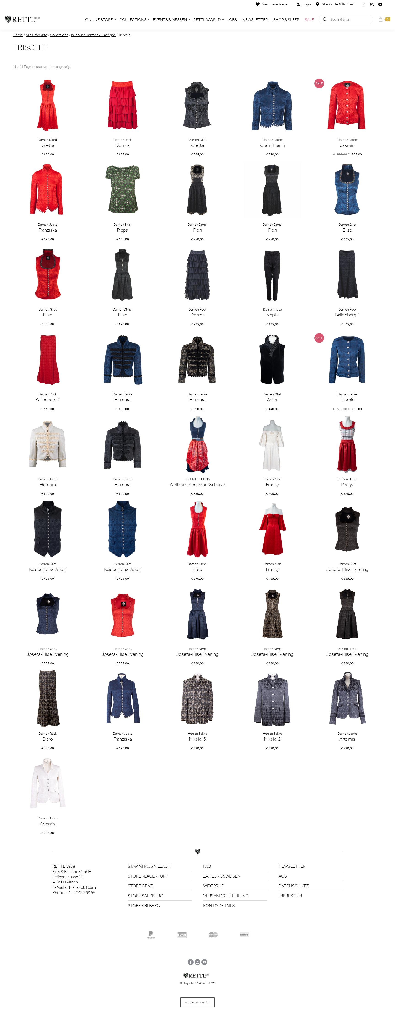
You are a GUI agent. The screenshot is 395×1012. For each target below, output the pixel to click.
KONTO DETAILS (219, 905)
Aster (272, 399)
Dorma (122, 145)
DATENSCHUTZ (294, 886)
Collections (59, 34)
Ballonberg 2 (347, 315)
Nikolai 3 (197, 739)
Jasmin (347, 145)
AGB (283, 876)
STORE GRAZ (140, 886)
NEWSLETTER (292, 866)
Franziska (47, 230)
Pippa (122, 230)
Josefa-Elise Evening (347, 569)
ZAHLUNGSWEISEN (221, 876)
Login (306, 4)
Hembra (123, 399)
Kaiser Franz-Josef (47, 569)
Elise (347, 230)
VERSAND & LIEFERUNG (225, 895)
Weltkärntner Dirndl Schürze (197, 484)
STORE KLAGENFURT (148, 876)
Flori (197, 230)
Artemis (347, 739)
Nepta (272, 315)
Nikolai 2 (272, 739)
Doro (48, 739)
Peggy (347, 484)
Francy (272, 484)
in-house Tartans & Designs (93, 34)
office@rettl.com (80, 887)
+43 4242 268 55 (80, 892)
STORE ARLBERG (144, 905)
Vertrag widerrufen (197, 1002)
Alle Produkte (36, 34)
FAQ (207, 866)
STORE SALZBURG (145, 895)
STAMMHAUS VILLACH (149, 866)
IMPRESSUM (290, 895)
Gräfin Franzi (272, 145)
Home (18, 34)
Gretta (47, 145)
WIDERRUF (213, 886)
